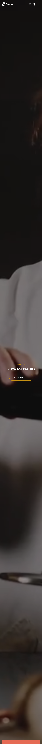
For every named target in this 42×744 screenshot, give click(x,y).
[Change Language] (34, 4)
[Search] (30, 4)
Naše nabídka (21, 377)
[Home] (8, 4)
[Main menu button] (38, 4)
